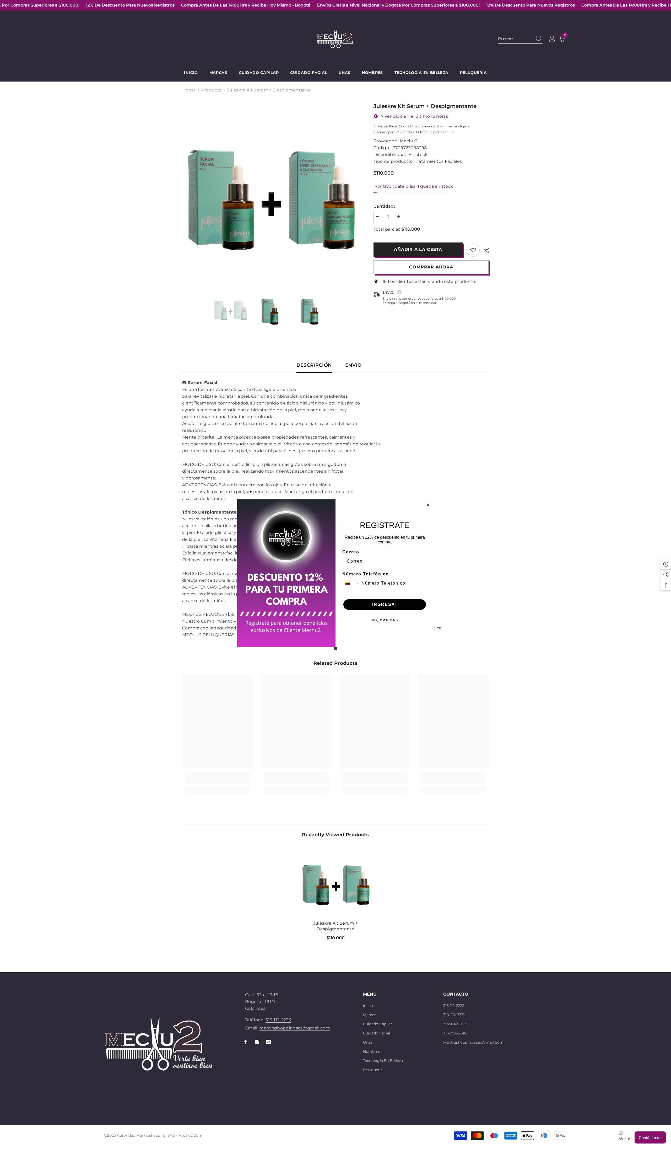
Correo (350, 552)
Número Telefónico (365, 574)
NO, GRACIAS (384, 620)
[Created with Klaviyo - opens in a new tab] (335, 648)
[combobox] (351, 583)
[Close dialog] (428, 505)
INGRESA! (384, 604)
